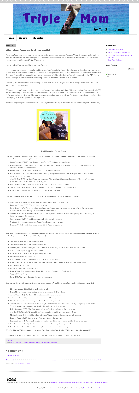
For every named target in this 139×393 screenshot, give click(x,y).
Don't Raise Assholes (115, 60)
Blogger (101, 388)
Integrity (37, 37)
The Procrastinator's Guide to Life (119, 52)
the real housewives (30, 342)
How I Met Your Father (115, 50)
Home (10, 37)
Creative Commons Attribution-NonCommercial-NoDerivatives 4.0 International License (79, 382)
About (23, 37)
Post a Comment (13, 355)
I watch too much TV (17, 342)
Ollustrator (86, 388)
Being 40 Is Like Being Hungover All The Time (120, 56)
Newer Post (10, 360)
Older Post (97, 360)
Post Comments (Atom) (22, 364)
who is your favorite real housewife (46, 342)
